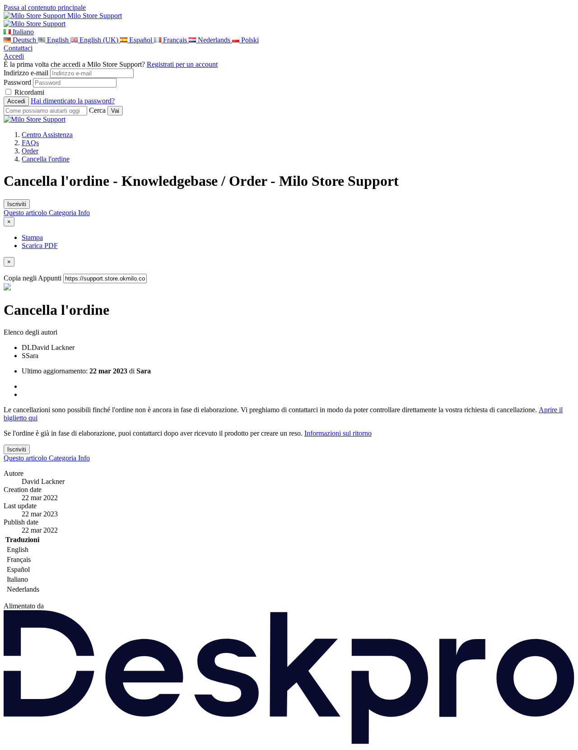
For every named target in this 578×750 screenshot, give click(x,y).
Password (17, 82)
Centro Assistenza (47, 134)
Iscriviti (16, 204)
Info (84, 212)
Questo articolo (26, 212)
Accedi (14, 56)
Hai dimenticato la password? (73, 101)
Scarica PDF (40, 245)
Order (30, 151)
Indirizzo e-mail (26, 73)
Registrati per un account (182, 64)
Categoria (63, 212)
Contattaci (18, 48)
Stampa (32, 237)
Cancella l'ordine (46, 159)
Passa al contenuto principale (45, 7)
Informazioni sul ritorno (338, 433)
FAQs (30, 143)
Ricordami (29, 92)
